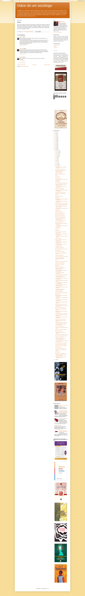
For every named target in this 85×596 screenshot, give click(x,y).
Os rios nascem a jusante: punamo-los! (61, 261)
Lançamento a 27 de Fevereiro (60, 251)
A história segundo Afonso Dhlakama (61, 344)
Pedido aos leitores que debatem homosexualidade (63, 431)
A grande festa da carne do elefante (60, 345)
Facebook (55, 47)
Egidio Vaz (21, 57)
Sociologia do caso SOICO (59, 337)
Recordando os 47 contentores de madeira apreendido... (60, 171)
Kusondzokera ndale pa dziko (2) (60, 193)
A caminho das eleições (59, 211)
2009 (55, 147)
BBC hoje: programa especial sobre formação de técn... (60, 271)
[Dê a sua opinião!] (37, 31)
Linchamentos (57, 230)
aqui (62, 62)
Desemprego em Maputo (59, 291)
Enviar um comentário (22, 62)
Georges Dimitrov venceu (59, 196)
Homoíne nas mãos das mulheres (60, 319)
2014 (55, 140)
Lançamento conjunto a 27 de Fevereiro (61, 203)
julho (56, 157)
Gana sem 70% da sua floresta (60, 169)
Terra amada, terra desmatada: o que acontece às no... (61, 187)
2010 (55, 145)
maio (56, 160)
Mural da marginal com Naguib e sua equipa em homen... (61, 285)
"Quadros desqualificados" (59, 255)
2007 (55, 149)
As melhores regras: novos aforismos (61, 313)
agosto (56, 156)
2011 (55, 144)
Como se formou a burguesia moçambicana (59, 273)
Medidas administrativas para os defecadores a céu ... (60, 268)
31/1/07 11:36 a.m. (22, 60)
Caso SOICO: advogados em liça (60, 348)
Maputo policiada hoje (57, 425)
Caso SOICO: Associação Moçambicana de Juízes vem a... (61, 341)
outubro (56, 153)
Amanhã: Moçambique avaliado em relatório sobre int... (60, 324)
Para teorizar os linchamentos (60, 262)
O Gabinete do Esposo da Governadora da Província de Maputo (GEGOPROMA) (63, 411)
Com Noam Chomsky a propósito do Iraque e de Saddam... (61, 355)
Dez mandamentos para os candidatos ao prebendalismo (61, 283)
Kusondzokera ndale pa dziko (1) (60, 217)
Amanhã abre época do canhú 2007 (61, 304)
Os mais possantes (58, 238)
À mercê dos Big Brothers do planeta (61, 322)
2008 (55, 148)
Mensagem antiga (47, 64)
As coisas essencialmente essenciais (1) (61, 256)
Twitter (55, 46)
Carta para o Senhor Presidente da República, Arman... (60, 185)
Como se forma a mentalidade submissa (61, 334)
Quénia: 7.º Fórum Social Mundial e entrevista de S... (60, 232)
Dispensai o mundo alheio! (59, 214)
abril (56, 161)
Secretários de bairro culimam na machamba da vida (60, 219)
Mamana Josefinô (58, 227)
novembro (57, 152)
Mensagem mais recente (21, 64)
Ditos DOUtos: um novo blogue (60, 353)
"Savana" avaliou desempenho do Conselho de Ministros (60, 339)
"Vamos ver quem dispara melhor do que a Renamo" (61, 206)
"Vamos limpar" (57, 181)
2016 (55, 137)
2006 (55, 359)
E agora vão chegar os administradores (61, 292)
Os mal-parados (57, 210)
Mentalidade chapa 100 (59, 246)
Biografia (55, 50)
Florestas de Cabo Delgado (59, 188)
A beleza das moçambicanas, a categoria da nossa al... (60, 289)
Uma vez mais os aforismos (59, 326)
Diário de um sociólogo (34, 6)
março (56, 163)
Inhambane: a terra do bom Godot (60, 307)
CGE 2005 (57, 229)
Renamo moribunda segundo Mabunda (61, 204)
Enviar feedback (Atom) (24, 66)
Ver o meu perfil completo (57, 32)
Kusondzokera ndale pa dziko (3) (60, 192)
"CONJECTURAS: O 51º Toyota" (60, 220)
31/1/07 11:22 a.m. (22, 45)
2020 (55, 132)
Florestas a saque (58, 178)
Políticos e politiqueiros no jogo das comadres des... (60, 240)
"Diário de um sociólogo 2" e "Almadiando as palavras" (59, 258)
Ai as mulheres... (57, 176)
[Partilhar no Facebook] (39, 31)
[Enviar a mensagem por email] (35, 31)
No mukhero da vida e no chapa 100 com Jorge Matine (61, 244)
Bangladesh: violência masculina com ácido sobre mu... (61, 242)
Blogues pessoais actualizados (60, 215)
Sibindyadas (57, 265)
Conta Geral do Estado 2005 (59, 247)
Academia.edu (56, 45)
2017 (55, 136)
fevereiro (56, 164)
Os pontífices (57, 197)
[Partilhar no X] (38, 31)
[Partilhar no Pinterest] (40, 31)
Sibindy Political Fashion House (60, 213)
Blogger (48, 588)
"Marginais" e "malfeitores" (59, 266)
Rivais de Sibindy (58, 250)
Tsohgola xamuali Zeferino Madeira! (60, 329)
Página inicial (34, 64)
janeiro (56, 165)
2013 (55, 141)
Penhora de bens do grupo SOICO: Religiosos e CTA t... (60, 357)
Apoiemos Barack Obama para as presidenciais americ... (60, 276)
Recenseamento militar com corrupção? (61, 274)
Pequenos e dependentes (63, 418)
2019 (55, 133)
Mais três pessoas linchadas (59, 264)
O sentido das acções (58, 172)
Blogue (56, 175)
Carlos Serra (22, 48)
